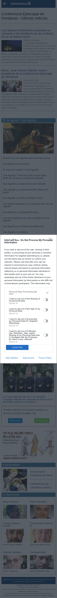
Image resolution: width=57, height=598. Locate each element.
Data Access (28, 358)
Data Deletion (12, 358)
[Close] (51, 240)
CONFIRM (17, 347)
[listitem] (28, 293)
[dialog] (28, 299)
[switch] (45, 299)
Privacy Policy (45, 358)
